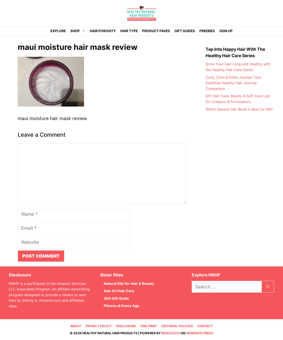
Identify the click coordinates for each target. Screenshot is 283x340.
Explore (58, 31)
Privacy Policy (99, 326)
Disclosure (126, 326)
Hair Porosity (103, 31)
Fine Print (148, 326)
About (75, 326)
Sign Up (226, 31)
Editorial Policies (177, 326)
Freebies (207, 31)
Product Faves (156, 31)
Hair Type (129, 31)
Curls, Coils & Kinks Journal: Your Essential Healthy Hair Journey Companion (233, 83)
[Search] (268, 287)
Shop (75, 31)
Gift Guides (184, 31)
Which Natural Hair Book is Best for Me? (239, 109)
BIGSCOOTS (170, 333)
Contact (205, 326)
